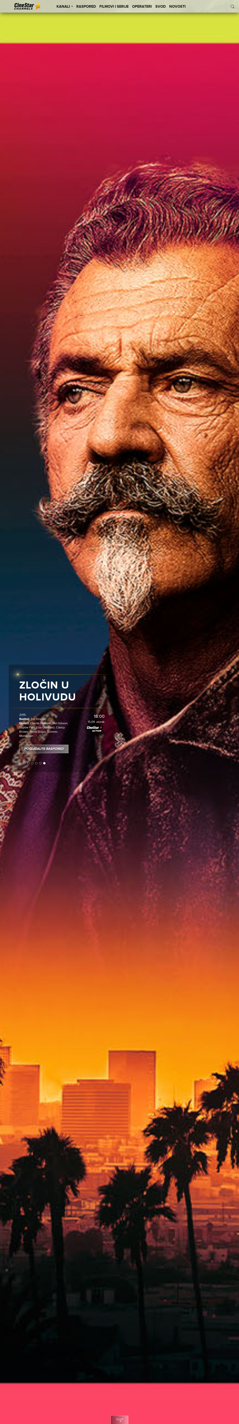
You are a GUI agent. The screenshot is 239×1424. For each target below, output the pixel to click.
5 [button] (32, 749)
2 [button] (20, 749)
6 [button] (36, 749)
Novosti (177, 6)
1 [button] (16, 749)
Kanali (63, 6)
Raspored (86, 6)
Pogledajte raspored (39, 734)
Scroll (119, 1419)
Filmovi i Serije (114, 6)
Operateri (142, 6)
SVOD (160, 6)
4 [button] (28, 749)
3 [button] (24, 749)
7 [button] (40, 749)
